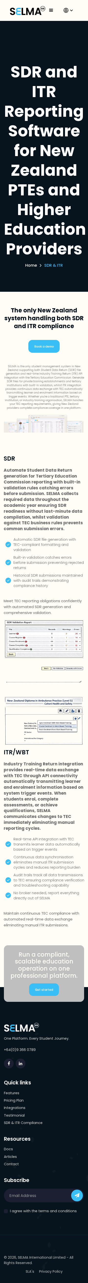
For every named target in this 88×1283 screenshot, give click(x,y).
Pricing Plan (14, 1100)
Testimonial (14, 1115)
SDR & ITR (53, 265)
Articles (10, 1156)
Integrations (14, 1107)
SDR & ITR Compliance (23, 1122)
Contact (11, 1164)
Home (31, 265)
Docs (8, 1149)
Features (11, 1093)
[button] (50, 10)
